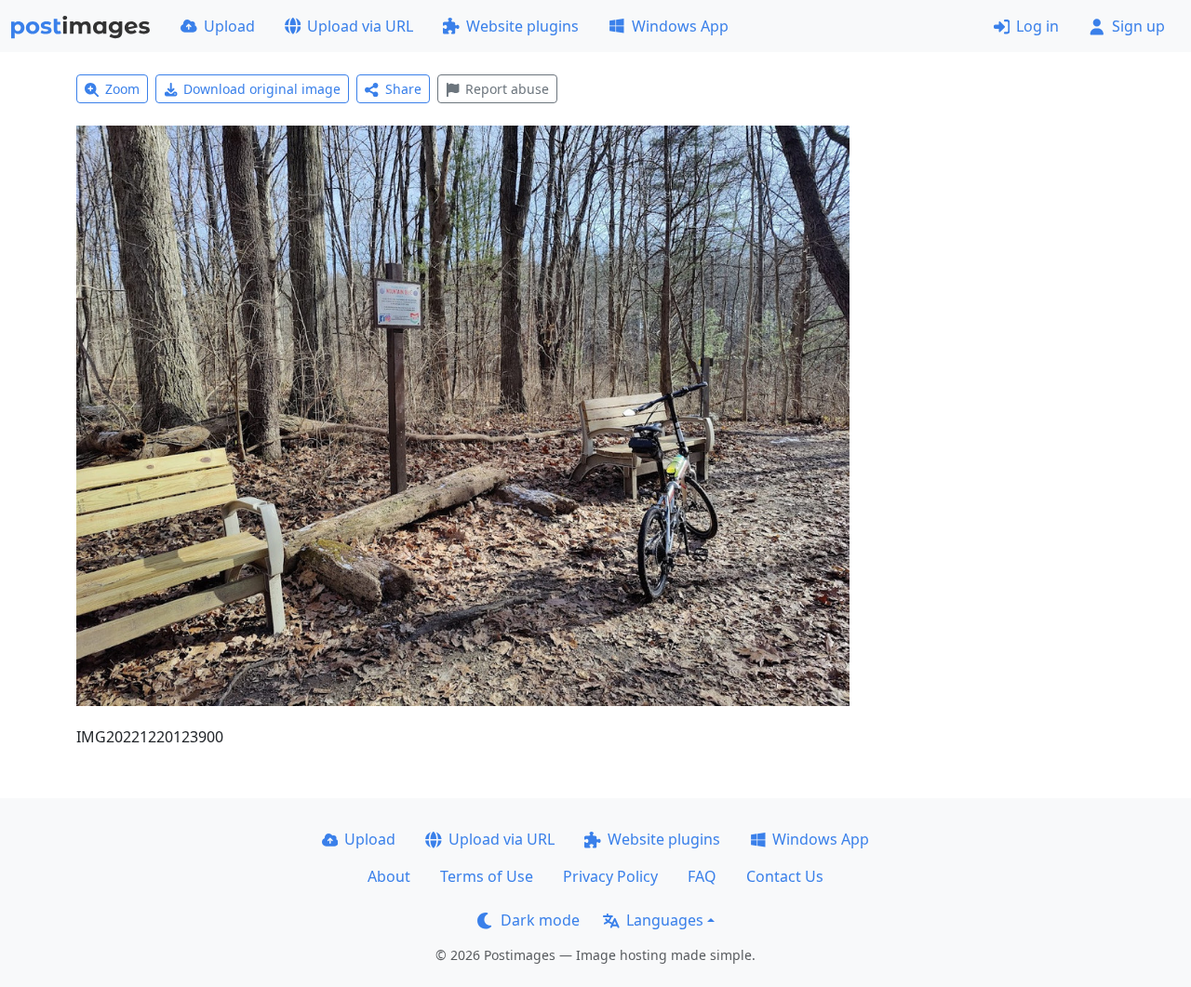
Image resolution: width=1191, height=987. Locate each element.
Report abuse (507, 89)
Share (403, 89)
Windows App (680, 26)
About (389, 876)
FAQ (702, 876)
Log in (1037, 26)
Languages (664, 920)
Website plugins (522, 26)
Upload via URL (360, 26)
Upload (229, 26)
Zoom (122, 89)
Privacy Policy (610, 876)
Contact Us (784, 876)
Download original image (262, 89)
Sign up (1138, 26)
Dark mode (540, 920)
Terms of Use (486, 876)
